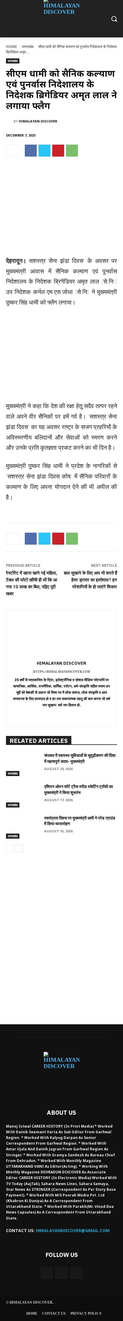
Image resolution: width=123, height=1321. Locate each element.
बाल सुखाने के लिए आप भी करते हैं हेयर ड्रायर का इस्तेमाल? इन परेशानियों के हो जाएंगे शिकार (90, 580)
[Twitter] (44, 151)
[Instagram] (61, 1273)
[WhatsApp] (72, 151)
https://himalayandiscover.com (61, 671)
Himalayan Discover (38, 121)
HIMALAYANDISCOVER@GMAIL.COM (73, 1230)
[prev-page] (9, 848)
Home (11, 46)
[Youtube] (76, 1273)
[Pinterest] (58, 151)
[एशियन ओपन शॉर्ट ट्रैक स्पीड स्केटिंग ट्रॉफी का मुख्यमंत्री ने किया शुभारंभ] (22, 795)
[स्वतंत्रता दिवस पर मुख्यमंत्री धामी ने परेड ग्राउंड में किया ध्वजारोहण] (22, 827)
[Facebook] (31, 151)
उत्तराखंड (27, 46)
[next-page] (19, 848)
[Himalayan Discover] (10, 121)
